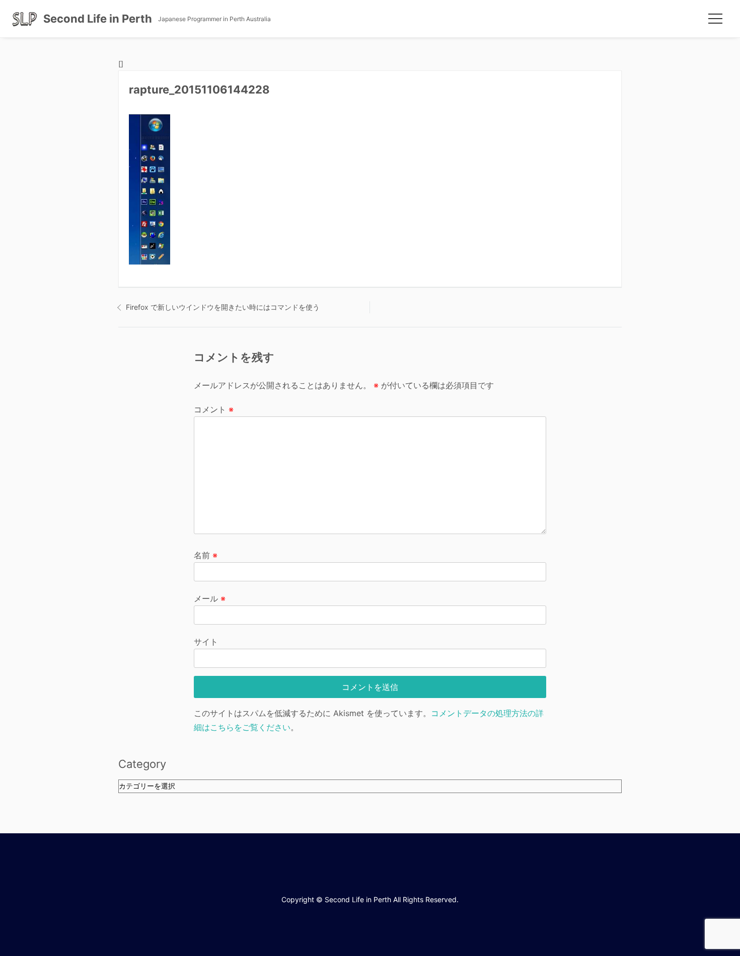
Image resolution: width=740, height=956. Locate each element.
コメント (214, 409)
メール (210, 598)
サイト (206, 642)
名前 (205, 555)
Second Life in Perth (97, 18)
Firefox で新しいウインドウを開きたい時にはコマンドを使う (223, 307)
